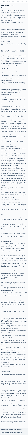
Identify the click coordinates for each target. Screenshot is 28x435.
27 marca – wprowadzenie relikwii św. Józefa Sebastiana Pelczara (16, 432)
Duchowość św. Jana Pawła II (19, 429)
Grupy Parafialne (13, 1)
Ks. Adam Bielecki (20, 433)
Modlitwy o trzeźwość (13, 433)
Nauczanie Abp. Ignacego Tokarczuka (12, 429)
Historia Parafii (17, 1)
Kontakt (26, 1)
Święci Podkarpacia (22, 1)
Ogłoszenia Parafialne (8, 1)
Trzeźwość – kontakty (3, 433)
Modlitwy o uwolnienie (8, 433)
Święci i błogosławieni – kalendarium (4, 429)
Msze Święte (3, 1)
